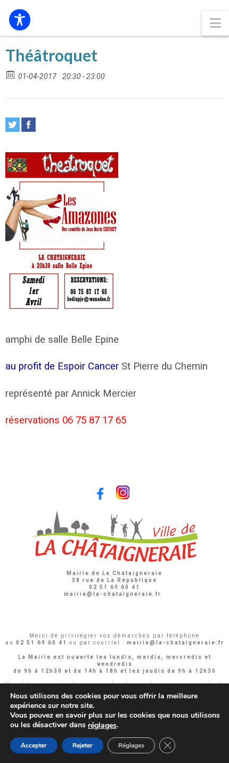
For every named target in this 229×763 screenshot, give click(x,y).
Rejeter (82, 745)
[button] (215, 23)
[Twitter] (12, 124)
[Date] (11, 74)
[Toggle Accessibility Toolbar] (19, 20)
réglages (102, 725)
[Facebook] (28, 124)
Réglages (131, 745)
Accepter (34, 745)
